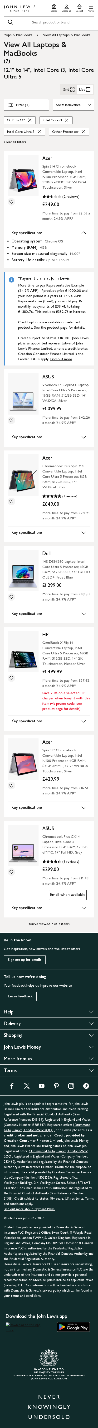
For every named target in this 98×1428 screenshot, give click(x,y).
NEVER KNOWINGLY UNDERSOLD (49, 1406)
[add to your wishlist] (11, 202)
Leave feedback (20, 996)
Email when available (67, 895)
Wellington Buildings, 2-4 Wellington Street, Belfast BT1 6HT (48, 1183)
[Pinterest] (56, 1087)
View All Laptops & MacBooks (66, 35)
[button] (91, 7)
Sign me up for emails (25, 960)
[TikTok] (86, 1087)
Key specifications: (27, 233)
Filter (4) (22, 104)
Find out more (61, 359)
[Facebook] (12, 1087)
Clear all (15, 142)
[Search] (10, 22)
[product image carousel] (23, 175)
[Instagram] (71, 1087)
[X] (27, 1087)
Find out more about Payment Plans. (29, 1209)
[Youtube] (41, 1087)
